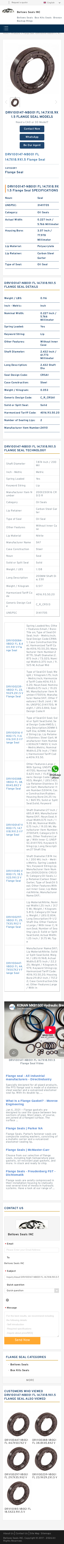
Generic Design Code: (18, 397)
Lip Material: (13, 246)
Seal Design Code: (16, 375)
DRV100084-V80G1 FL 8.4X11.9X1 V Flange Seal (14, 645)
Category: (11, 212)
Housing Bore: (14, 230)
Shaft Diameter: (14, 351)
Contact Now (32, 129)
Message (11, 1308)
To (8, 1257)
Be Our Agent (32, 145)
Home (6, 33)
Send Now (22, 1340)
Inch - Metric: (13, 306)
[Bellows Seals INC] (8, 10)
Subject (10, 1271)
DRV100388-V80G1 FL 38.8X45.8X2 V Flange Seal (14, 783)
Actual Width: (14, 219)
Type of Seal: (13, 264)
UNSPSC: (11, 205)
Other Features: (14, 341)
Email (9, 1244)
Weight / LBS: (13, 298)
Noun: (8, 198)
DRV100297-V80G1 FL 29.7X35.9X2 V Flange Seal (14, 922)
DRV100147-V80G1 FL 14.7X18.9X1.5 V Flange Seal (14, 830)
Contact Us (22, 1533)
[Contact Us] (55, 772)
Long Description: (15, 365)
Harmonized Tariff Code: (20, 412)
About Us (8, 1533)
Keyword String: (14, 334)
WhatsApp (32, 137)
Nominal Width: (14, 313)
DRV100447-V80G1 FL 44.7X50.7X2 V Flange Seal (14, 968)
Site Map (34, 1533)
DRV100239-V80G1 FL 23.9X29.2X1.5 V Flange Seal (14, 691)
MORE (30, 1380)
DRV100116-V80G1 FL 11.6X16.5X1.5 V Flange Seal (14, 737)
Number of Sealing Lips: (19, 420)
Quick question (15, 1285)
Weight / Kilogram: (16, 390)
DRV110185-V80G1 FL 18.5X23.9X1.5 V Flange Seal (14, 876)
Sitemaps (46, 1533)
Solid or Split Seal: (16, 405)
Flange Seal (28, 33)
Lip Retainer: (13, 253)
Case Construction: (16, 382)
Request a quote (20, 2)
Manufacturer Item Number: (22, 428)
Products (15, 33)
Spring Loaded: (14, 326)
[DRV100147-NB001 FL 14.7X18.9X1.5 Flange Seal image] (32, 70)
